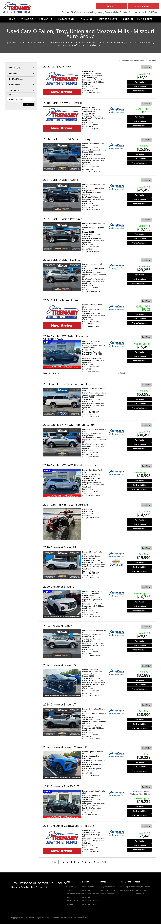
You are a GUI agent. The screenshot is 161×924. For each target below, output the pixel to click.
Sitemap (55, 917)
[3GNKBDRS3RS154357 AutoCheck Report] (116, 633)
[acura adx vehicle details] (62, 82)
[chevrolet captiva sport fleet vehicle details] (62, 841)
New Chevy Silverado (90, 893)
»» (98, 861)
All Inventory (71, 886)
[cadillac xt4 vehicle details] (62, 442)
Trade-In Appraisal (106, 893)
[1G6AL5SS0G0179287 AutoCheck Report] (116, 344)
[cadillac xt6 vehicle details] (62, 483)
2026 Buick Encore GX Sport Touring (67, 139)
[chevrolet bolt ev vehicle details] (62, 804)
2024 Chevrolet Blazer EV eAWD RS (65, 747)
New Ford (86, 890)
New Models (26, 19)
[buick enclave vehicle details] (62, 119)
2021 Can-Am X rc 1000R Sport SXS (66, 504)
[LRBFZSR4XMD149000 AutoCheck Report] (116, 187)
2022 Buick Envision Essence (61, 259)
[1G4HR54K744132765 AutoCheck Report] (116, 307)
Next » (105, 861)
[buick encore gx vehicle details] (62, 157)
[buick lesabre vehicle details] (62, 316)
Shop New (111, 6)
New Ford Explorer (89, 904)
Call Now (146, 67)
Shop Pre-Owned (143, 6)
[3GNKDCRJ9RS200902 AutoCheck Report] (116, 754)
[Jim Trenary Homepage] (17, 7)
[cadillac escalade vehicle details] (62, 402)
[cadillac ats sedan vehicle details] (62, 354)
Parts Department (126, 890)
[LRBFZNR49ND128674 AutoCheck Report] (116, 267)
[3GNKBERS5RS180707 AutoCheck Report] (116, 672)
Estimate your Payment (109, 890)
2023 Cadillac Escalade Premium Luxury (69, 384)
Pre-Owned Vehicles (74, 893)
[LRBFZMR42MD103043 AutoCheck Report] (116, 226)
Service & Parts (108, 19)
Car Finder (70, 904)
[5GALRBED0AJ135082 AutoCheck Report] (116, 110)
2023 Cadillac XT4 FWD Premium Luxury (69, 424)
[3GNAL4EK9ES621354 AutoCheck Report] (116, 833)
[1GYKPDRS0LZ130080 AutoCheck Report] (116, 473)
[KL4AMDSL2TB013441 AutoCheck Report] (116, 146)
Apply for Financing (107, 886)
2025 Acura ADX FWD (57, 67)
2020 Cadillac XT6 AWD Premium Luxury (69, 465)
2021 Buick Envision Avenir (60, 179)
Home (12, 19)
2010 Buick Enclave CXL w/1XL (63, 103)
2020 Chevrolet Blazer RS (59, 547)
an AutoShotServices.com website (74, 917)
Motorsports (66, 19)
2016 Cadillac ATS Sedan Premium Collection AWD (65, 337)
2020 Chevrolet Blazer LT (59, 586)
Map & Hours (144, 19)
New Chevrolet (88, 886)
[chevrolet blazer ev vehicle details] (62, 765)
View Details (139, 82)
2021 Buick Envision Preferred (62, 219)
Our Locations (141, 890)
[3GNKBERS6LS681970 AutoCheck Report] (116, 554)
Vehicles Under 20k (73, 901)
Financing (87, 19)
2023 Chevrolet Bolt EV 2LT (61, 786)
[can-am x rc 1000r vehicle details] (62, 524)
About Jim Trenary (142, 886)
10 (93, 861)
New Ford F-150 (88, 897)
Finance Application (139, 91)
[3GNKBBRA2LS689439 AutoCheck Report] (116, 594)
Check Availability (139, 86)
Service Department (127, 886)
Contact (128, 19)
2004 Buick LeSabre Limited (61, 300)
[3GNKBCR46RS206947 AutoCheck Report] (116, 712)
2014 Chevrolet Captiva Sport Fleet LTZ (68, 825)
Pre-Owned (45, 19)
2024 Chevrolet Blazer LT (59, 626)
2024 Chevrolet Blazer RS (59, 665)
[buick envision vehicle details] (62, 197)
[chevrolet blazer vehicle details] (62, 565)
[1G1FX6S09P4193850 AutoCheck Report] (116, 794)
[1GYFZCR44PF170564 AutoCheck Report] (116, 432)
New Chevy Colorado (90, 901)
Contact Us (139, 893)
